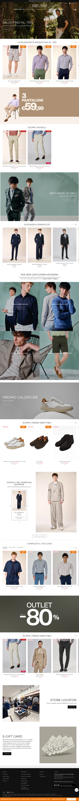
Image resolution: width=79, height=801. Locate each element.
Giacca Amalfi (39, 674)
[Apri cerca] (3, 9)
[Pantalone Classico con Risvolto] (64, 656)
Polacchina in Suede (64, 461)
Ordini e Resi (43, 776)
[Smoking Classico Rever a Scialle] (64, 245)
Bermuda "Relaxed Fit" (14, 81)
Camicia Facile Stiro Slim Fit (64, 586)
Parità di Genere (25, 785)
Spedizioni (23, 778)
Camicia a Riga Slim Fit (39, 586)
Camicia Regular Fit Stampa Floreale (39, 81)
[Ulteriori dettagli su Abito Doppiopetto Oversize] (49, 490)
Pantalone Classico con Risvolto (64, 674)
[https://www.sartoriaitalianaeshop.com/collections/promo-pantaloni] (39, 105)
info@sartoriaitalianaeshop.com (65, 781)
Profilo (41, 774)
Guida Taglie (6, 778)
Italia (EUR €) (73, 3)
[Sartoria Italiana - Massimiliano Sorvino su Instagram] (57, 785)
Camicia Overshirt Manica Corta (14, 586)
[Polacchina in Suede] (64, 443)
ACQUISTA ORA (71, 799)
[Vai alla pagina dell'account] (73, 9)
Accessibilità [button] (24, 783)
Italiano (65, 3)
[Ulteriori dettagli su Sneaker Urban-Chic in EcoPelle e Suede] (52, 528)
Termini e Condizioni (26, 776)
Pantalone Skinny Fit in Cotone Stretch (39, 166)
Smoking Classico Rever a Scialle (64, 263)
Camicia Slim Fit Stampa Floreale (64, 81)
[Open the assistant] (76, 790)
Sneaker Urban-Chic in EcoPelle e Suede (14, 461)
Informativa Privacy (26, 774)
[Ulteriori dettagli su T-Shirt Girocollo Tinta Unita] (56, 485)
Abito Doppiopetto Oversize (39, 264)
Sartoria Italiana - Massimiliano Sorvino (17, 794)
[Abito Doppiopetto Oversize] (39, 245)
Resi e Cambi (24, 780)
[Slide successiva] (75, 42)
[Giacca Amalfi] (39, 656)
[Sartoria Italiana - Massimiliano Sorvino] (39, 5)
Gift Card (5, 780)
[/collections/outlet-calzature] (39, 400)
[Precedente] (19, 1)
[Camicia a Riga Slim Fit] (39, 568)
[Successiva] (59, 1)
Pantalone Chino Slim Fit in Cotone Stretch (14, 166)
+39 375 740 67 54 (58, 775)
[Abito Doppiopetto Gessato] (14, 245)
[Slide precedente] (72, 42)
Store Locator (6, 776)
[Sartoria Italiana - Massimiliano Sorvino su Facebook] (55, 785)
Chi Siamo (5, 774)
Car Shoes (39, 461)
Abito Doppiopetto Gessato (14, 264)
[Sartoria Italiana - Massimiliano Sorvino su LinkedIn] (59, 785)
